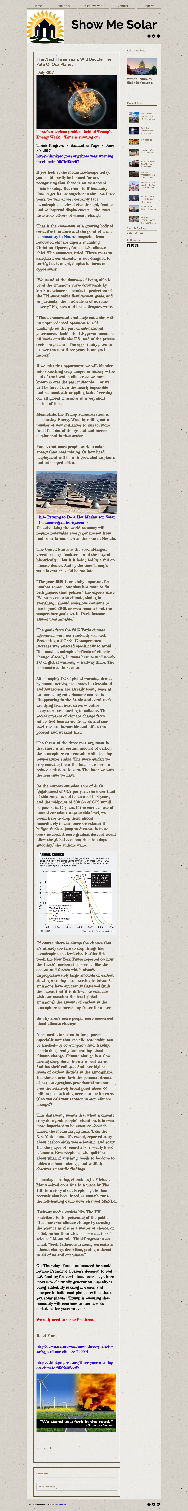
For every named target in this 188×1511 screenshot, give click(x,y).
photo (129, 233)
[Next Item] (153, 66)
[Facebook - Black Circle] (149, 36)
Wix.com (62, 1504)
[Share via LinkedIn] (51, 1448)
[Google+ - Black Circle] (158, 36)
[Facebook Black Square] (128, 245)
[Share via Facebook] (37, 1448)
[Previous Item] (131, 66)
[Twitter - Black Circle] (153, 36)
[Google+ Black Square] (136, 245)
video (141, 233)
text (135, 233)
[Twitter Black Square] (132, 245)
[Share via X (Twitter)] (44, 1448)
